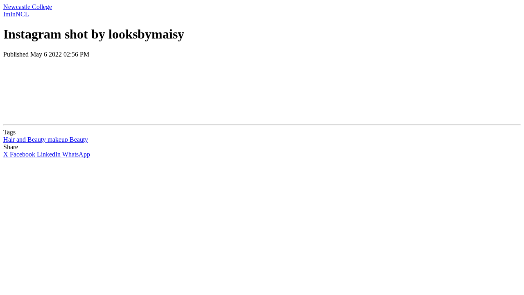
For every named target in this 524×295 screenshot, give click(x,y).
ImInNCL (16, 14)
